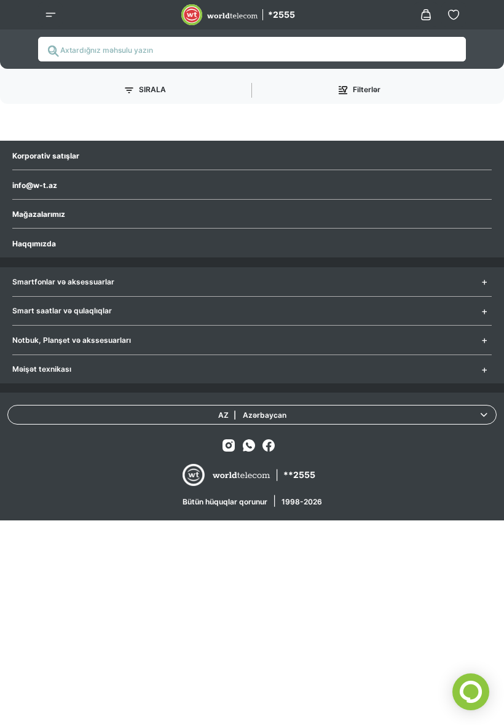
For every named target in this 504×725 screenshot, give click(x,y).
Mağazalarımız (38, 214)
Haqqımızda (34, 243)
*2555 (281, 14)
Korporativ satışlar (45, 155)
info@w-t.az (34, 185)
